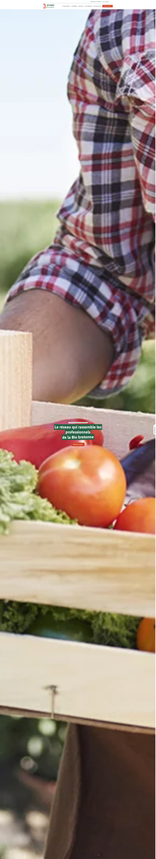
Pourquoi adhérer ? (66, 6)
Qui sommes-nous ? (97, 6)
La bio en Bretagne (88, 6)
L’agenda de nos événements (96, 1)
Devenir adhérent (107, 6)
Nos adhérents (74, 6)
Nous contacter (106, 1)
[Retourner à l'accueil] (48, 6)
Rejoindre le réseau (78, 444)
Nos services (80, 6)
